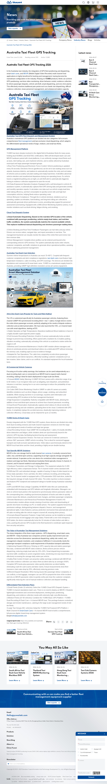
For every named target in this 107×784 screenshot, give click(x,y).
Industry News (23, 40)
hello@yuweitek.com (19, 616)
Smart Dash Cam (25, 611)
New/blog (11, 740)
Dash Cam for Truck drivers (19, 779)
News (16, 40)
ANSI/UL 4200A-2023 (25, 781)
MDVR (25, 73)
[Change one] (96, 773)
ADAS (17, 379)
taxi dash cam (53, 258)
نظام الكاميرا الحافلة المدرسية (37, 779)
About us (10, 744)
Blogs (90, 40)
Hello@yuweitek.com (17, 715)
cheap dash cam (41, 776)
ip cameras (58, 779)
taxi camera (46, 453)
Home (11, 40)
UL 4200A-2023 (36, 781)
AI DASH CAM (16, 776)
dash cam (14, 73)
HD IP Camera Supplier (54, 776)
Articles (97, 40)
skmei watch (46, 781)
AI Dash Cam (23, 418)
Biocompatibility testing (28, 776)
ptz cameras (50, 779)
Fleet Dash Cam (67, 776)
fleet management (25, 141)
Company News (65, 40)
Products (10, 732)
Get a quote (13, 28)
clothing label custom (58, 781)
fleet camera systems (70, 779)
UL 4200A (14, 781)
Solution (10, 736)
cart (93, 2)
